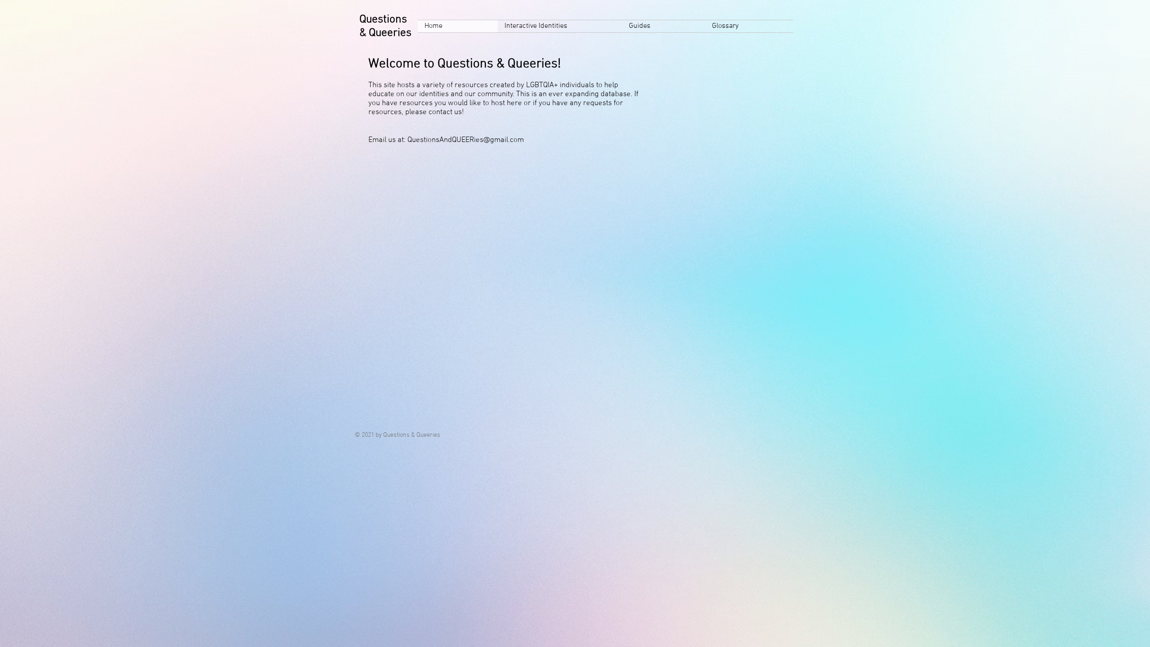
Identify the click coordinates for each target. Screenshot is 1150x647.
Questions (383, 20)
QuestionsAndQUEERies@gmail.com (465, 140)
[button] (560, 26)
